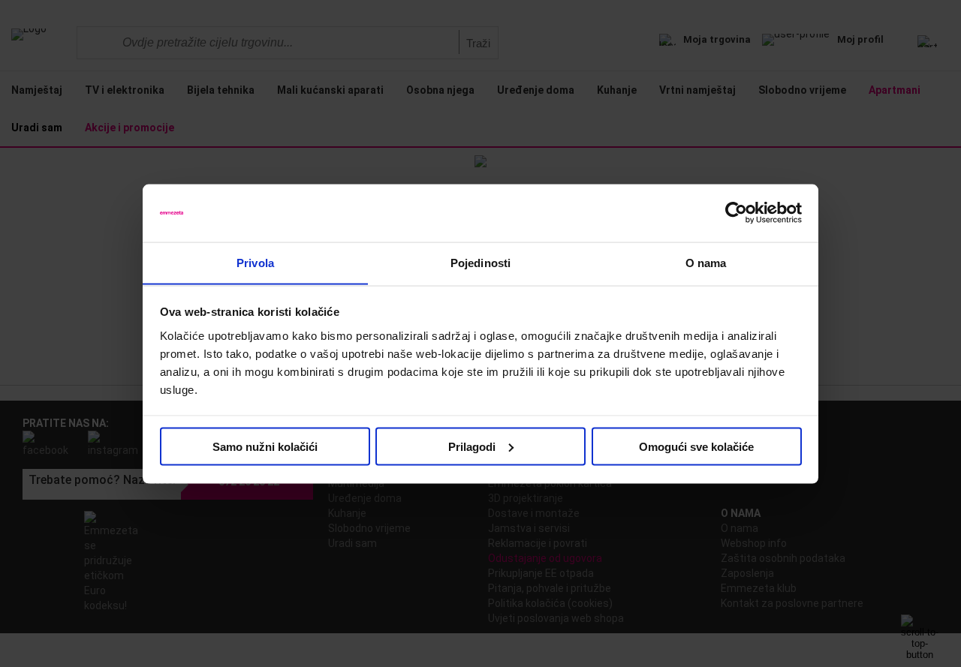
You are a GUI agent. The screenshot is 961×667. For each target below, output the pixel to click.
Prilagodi (472, 446)
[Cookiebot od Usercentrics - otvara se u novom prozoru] (736, 213)
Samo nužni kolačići (265, 446)
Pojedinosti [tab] (480, 262)
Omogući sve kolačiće (696, 446)
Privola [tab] (255, 262)
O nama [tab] (706, 262)
